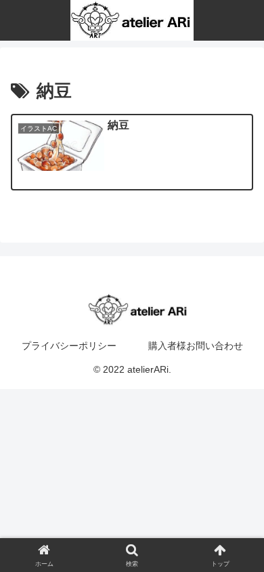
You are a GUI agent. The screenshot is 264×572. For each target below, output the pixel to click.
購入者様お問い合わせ (195, 345)
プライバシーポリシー (69, 345)
